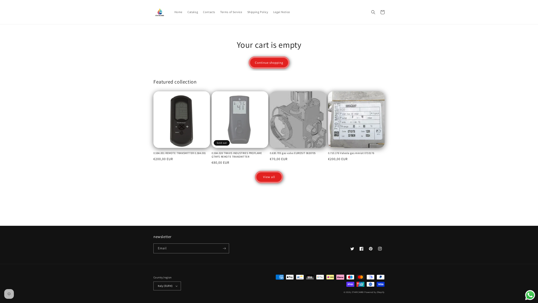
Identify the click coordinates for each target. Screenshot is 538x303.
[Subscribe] (224, 248)
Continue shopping (269, 63)
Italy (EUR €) (165, 286)
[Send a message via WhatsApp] (530, 295)
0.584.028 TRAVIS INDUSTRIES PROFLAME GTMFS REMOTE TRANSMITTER (237, 155)
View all (269, 177)
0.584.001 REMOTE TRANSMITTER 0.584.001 (179, 153)
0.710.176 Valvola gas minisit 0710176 (351, 153)
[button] (373, 12)
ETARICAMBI (358, 292)
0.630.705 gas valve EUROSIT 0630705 (293, 153)
